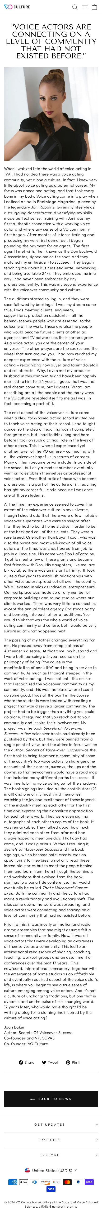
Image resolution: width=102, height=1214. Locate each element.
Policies (49, 1140)
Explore (50, 1155)
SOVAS (48, 1037)
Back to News (54, 1099)
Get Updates (49, 1124)
